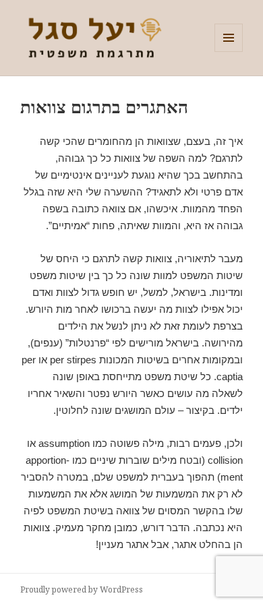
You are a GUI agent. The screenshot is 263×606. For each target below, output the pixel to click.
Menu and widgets (229, 51)
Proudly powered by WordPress (81, 589)
